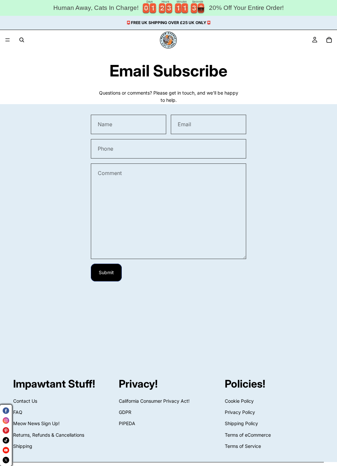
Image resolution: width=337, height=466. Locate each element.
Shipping (22, 446)
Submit (106, 272)
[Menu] (7, 39)
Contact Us (25, 401)
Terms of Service (243, 446)
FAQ (17, 412)
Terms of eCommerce (248, 435)
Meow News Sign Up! (36, 423)
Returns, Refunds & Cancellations (48, 435)
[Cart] (329, 40)
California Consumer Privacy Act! (154, 401)
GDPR (125, 412)
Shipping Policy (241, 423)
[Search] (21, 40)
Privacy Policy (240, 412)
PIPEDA (127, 423)
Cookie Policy (239, 401)
